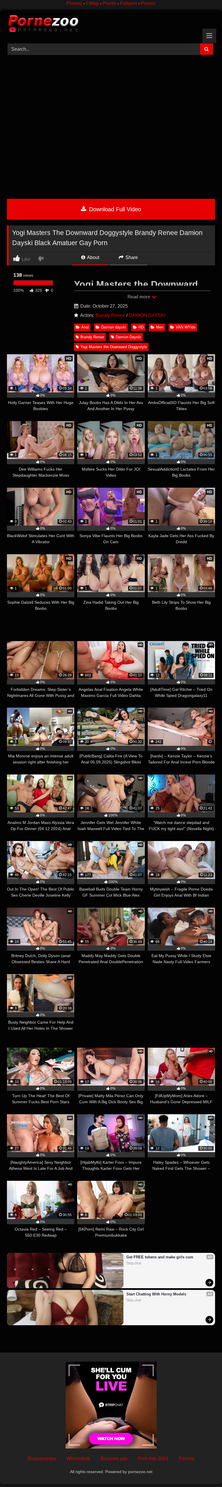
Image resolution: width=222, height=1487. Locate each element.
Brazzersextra (42, 1458)
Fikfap (92, 3)
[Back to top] (204, 1469)
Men (159, 327)
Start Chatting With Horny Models (156, 1294)
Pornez (148, 3)
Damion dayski (113, 327)
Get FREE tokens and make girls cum (159, 1257)
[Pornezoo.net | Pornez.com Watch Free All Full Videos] (111, 24)
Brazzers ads (114, 1458)
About (92, 257)
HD (141, 327)
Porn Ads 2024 (153, 1458)
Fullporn (128, 3)
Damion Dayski (128, 337)
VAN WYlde (185, 327)
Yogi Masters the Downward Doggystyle (113, 347)
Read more (139, 296)
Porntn (109, 3)
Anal (85, 327)
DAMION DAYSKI (147, 315)
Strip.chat (133, 1263)
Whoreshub (78, 1458)
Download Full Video (114, 209)
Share (131, 257)
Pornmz (74, 3)
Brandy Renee (110, 315)
